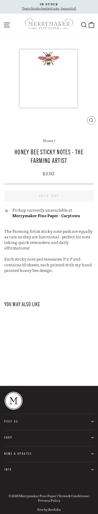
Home (48, 141)
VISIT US (11, 421)
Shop (8, 437)
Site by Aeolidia (49, 510)
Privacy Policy (49, 501)
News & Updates (18, 453)
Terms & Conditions (73, 496)
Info (8, 469)
